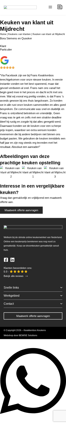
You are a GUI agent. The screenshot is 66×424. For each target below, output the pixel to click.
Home (3, 34)
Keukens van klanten (19, 34)
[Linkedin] (12, 259)
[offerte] (59, 6)
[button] (50, 7)
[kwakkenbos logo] (20, 7)
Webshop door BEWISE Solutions (20, 335)
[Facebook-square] (6, 259)
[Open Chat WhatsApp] (33, 417)
